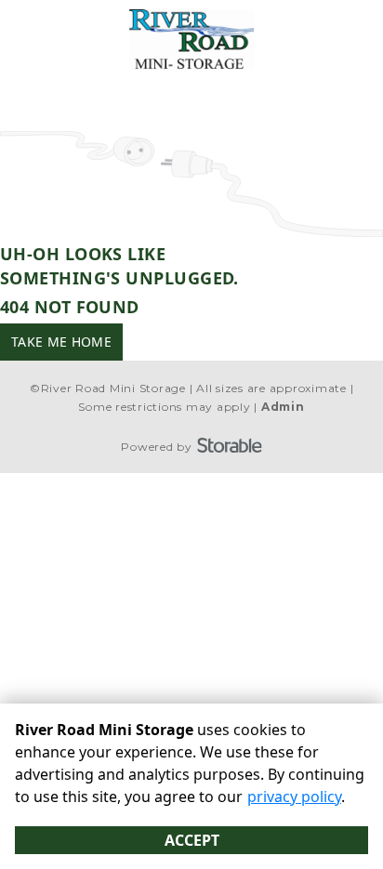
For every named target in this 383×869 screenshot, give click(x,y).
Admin (283, 407)
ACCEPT (192, 840)
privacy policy (294, 796)
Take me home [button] (61, 341)
